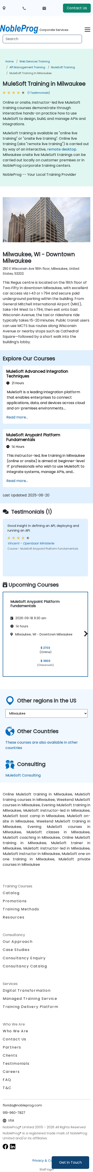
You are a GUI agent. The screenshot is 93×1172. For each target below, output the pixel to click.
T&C (7, 1087)
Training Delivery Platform (30, 1006)
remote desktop (61, 149)
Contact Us (77, 8)
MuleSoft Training (63, 67)
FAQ (7, 1079)
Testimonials (16, 1063)
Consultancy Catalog (25, 966)
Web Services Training (34, 61)
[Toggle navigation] (87, 29)
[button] (85, 633)
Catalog (11, 893)
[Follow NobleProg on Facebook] (5, 1146)
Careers (11, 1071)
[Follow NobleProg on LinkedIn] (12, 1146)
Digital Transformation (27, 990)
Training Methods (21, 909)
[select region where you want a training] (4, 8)
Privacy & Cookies (46, 1160)
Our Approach (18, 941)
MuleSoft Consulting (23, 775)
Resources (13, 917)
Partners (12, 1047)
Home (9, 61)
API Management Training (27, 67)
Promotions (15, 901)
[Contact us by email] (44, 8)
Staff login (47, 1169)
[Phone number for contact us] (24, 8)
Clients (10, 1055)
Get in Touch (70, 1162)
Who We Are (15, 1031)
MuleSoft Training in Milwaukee (30, 73)
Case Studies (16, 949)
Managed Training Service (30, 998)
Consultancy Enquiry (24, 958)
